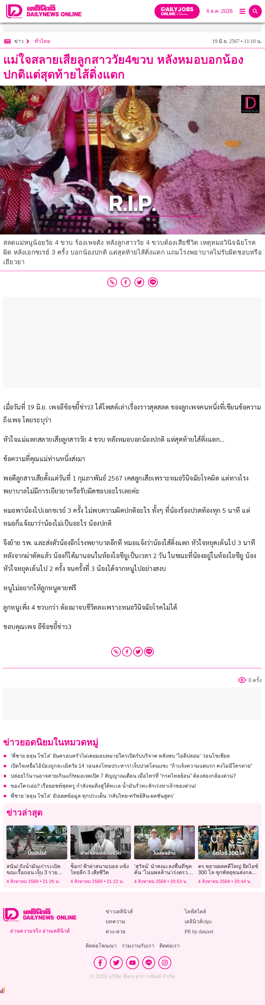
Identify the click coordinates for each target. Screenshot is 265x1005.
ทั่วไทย (42, 41)
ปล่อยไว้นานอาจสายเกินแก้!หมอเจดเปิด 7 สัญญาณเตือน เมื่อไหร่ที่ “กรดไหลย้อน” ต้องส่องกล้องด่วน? (123, 776)
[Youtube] (132, 962)
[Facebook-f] (100, 962)
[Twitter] (138, 652)
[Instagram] (164, 962)
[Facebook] (127, 652)
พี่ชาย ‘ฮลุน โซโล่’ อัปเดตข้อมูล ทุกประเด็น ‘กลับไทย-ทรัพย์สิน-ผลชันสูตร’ (93, 796)
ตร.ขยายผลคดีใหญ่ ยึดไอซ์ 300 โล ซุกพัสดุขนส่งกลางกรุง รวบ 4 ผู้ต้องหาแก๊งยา (228, 872)
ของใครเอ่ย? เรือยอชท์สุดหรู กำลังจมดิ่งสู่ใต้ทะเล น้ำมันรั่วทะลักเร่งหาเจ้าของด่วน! (103, 786)
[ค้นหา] (255, 11)
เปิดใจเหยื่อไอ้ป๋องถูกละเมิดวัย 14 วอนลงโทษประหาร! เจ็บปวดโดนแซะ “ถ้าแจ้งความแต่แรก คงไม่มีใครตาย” (131, 766)
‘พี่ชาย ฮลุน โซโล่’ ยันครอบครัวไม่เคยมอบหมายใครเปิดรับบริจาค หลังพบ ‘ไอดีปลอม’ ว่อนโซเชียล (120, 756)
